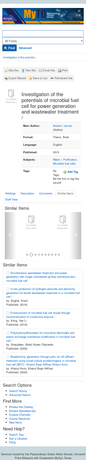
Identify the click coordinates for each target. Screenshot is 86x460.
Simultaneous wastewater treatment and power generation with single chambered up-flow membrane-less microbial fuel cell (40, 277)
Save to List (40, 78)
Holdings (10, 193)
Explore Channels (19, 415)
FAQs (12, 442)
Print (65, 70)
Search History (18, 391)
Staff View (11, 199)
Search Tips (16, 434)
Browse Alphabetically (22, 411)
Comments (45, 193)
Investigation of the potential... (20, 57)
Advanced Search (20, 395)
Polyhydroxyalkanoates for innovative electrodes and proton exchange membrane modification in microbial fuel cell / (40, 336)
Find (11, 48)
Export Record (17, 78)
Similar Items (65, 193)
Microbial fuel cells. (64, 163)
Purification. (70, 159)
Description (27, 193)
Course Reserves (19, 419)
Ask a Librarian (18, 438)
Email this (49, 70)
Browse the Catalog (21, 407)
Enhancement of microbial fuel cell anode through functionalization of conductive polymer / (38, 315)
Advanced (25, 48)
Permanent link (63, 78)
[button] (10, 235)
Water (56, 159)
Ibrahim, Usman (62, 126)
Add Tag (72, 172)
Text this (30, 70)
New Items (15, 422)
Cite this (14, 70)
